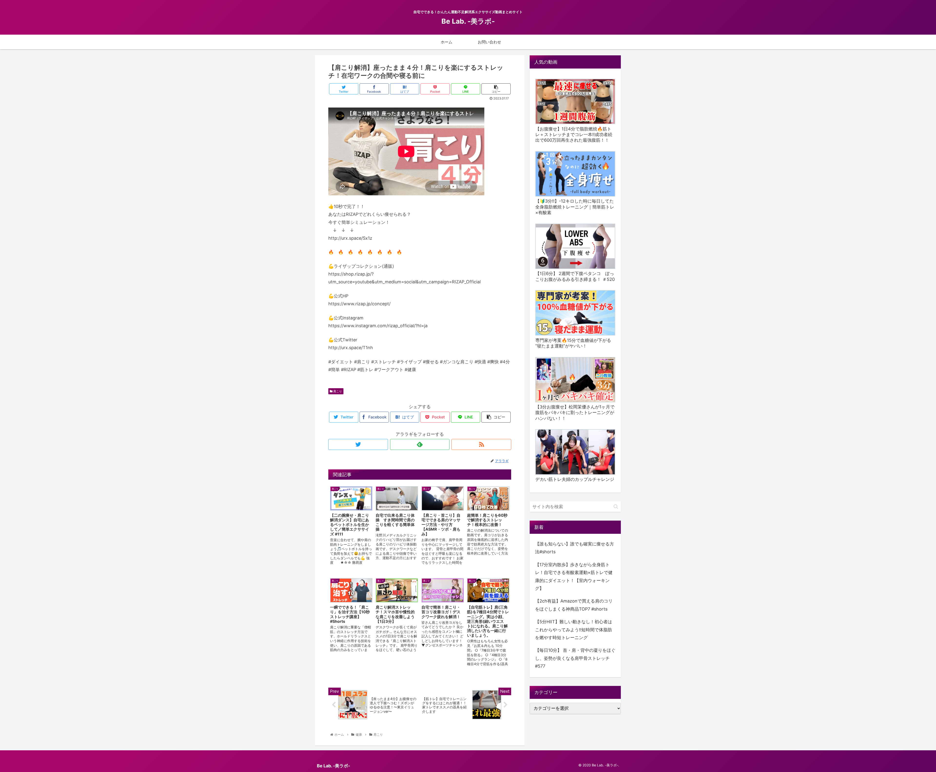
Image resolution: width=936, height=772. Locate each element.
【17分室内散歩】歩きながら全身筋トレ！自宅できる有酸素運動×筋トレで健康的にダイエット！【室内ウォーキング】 (574, 576)
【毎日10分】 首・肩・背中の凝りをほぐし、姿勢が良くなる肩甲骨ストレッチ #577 (575, 658)
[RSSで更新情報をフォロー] (481, 444)
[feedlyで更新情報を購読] (420, 444)
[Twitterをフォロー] (358, 444)
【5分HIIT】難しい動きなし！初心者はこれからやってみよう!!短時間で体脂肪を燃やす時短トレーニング (573, 629)
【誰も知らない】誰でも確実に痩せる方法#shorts (574, 547)
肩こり (337, 391)
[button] (616, 506)
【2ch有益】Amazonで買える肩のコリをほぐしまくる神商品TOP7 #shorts (574, 604)
